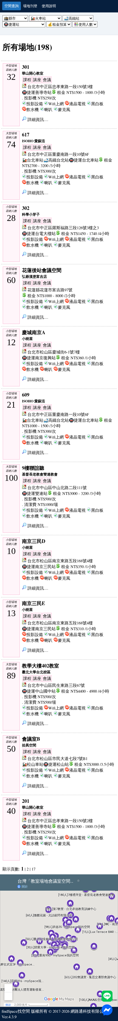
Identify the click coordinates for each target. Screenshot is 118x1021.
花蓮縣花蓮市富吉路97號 (49, 289)
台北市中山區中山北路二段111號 (57, 487)
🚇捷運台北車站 (84, 160)
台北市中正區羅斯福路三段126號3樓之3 (63, 227)
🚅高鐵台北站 (56, 160)
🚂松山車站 (32, 764)
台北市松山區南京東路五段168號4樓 (60, 560)
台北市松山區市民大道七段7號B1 (57, 758)
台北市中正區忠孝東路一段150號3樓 (60, 86)
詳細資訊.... (37, 119)
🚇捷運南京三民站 (39, 566)
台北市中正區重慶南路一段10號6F (58, 154)
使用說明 (49, 5)
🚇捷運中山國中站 (39, 691)
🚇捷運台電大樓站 (39, 233)
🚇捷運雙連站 (34, 493)
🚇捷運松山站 (56, 764)
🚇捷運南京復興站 (39, 357)
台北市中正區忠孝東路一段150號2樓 (60, 820)
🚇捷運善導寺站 (37, 92)
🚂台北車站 (32, 160)
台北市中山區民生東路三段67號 (56, 685)
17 (33, 869)
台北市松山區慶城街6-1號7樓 (53, 352)
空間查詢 (11, 5)
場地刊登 (30, 5)
